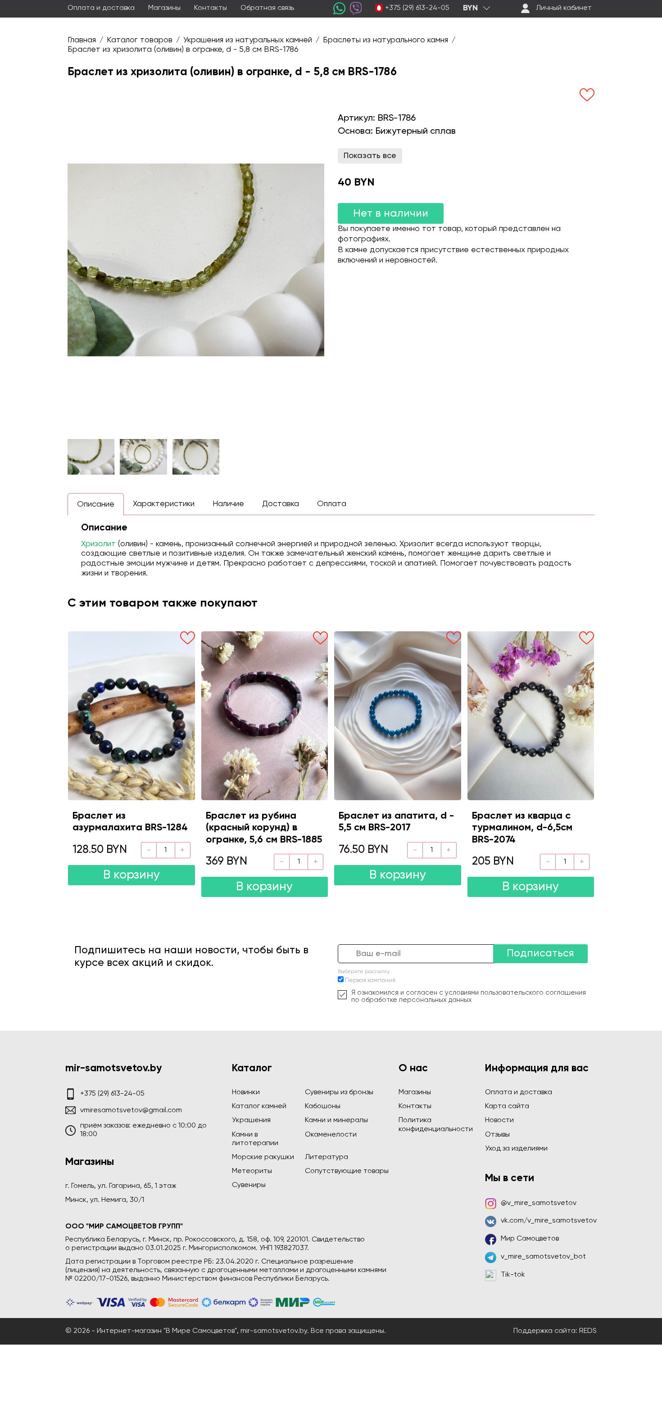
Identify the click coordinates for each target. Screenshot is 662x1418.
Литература (326, 1157)
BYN (470, 8)
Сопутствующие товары (347, 1171)
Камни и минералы (336, 1120)
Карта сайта (507, 1106)
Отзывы (497, 1134)
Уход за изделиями (516, 1148)
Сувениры (249, 1185)
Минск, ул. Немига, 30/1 (104, 1200)
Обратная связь (267, 8)
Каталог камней (259, 1106)
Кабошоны (322, 1106)
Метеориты (252, 1171)
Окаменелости (331, 1134)
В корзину (131, 875)
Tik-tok (513, 1274)
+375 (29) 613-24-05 (417, 8)
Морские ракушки (263, 1157)
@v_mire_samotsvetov (538, 1203)
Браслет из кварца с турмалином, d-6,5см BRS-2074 (522, 828)
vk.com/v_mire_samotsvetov (549, 1220)
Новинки (246, 1092)
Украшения (251, 1120)
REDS (588, 1331)
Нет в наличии (390, 213)
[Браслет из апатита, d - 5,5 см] (397, 715)
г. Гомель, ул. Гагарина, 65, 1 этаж (121, 1186)
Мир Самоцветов (530, 1238)
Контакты (210, 8)
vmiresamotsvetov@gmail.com (131, 1110)
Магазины (164, 8)
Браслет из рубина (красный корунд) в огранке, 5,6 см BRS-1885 (264, 828)
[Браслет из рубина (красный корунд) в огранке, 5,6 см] (264, 715)
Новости (499, 1120)
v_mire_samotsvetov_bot (543, 1256)
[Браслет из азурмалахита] (131, 715)
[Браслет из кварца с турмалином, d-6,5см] (530, 715)
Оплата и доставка (101, 8)
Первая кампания (370, 980)
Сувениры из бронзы (339, 1092)
